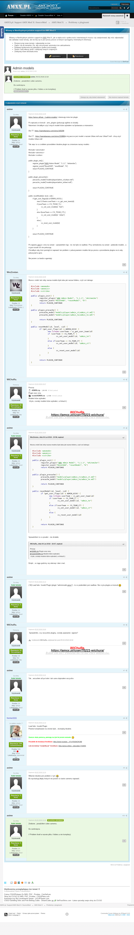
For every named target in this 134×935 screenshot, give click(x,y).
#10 (123, 815)
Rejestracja (125, 4)
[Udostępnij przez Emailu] (26, 883)
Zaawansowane (124, 8)
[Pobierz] (32, 883)
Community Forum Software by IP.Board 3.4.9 (115, 913)
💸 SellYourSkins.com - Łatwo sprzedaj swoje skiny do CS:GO (78, 900)
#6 (124, 625)
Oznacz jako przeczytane (31, 913)
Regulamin (130, 905)
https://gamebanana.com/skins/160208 (49, 131)
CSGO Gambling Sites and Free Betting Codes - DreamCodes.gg (29, 900)
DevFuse (126, 61)
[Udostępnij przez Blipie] (15, 883)
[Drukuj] (29, 883)
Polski (19, 913)
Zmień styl (12, 913)
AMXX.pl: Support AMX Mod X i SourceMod (15, 905)
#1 (124, 109)
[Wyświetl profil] (16, 122)
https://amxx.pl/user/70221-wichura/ (77, 414)
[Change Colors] (127, 7)
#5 (124, 577)
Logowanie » (115, 4)
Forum (10, 15)
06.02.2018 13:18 (42, 77)
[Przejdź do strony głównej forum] (33, 6)
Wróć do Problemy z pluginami (120, 865)
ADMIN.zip (35, 551)
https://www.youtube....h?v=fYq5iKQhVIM (67, 742)
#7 (124, 670)
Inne (58, 15)
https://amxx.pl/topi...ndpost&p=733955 (72, 746)
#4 (124, 428)
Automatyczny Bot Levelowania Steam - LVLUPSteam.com (26, 899)
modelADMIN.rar (37, 554)
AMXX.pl (117, 915)
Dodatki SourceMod (45, 15)
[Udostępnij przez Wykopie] (11, 883)
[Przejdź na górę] (67, 914)
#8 (124, 718)
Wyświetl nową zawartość (113, 16)
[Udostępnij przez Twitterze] (5, 883)
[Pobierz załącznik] (30, 390)
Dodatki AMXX (25, 15)
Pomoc (43, 913)
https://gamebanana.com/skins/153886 (50, 136)
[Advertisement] (51, 873)
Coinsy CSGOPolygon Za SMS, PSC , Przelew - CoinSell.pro (27, 894)
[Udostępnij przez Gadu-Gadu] (22, 883)
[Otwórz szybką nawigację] (127, 15)
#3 (124, 379)
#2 (124, 272)
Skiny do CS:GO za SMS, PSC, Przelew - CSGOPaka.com (26, 896)
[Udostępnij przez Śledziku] (19, 883)
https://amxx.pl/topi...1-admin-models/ (43, 117)
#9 (124, 768)
